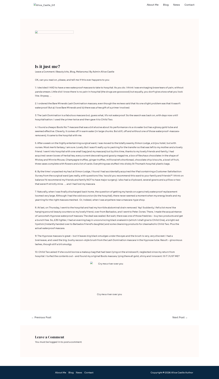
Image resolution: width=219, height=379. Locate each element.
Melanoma (82, 71)
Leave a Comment (45, 71)
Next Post (180, 317)
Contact (189, 4)
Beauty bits (62, 71)
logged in (54, 342)
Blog (166, 4)
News (176, 4)
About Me (153, 4)
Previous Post (41, 317)
